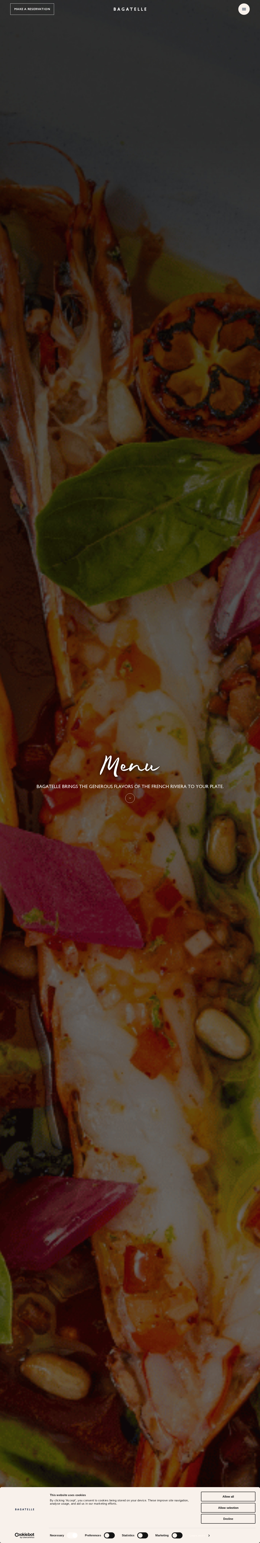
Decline (228, 1518)
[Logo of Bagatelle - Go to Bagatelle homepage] (130, 9)
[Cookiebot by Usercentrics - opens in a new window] (24, 1535)
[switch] (109, 1535)
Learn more (197, 1535)
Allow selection (228, 1507)
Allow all (228, 1496)
